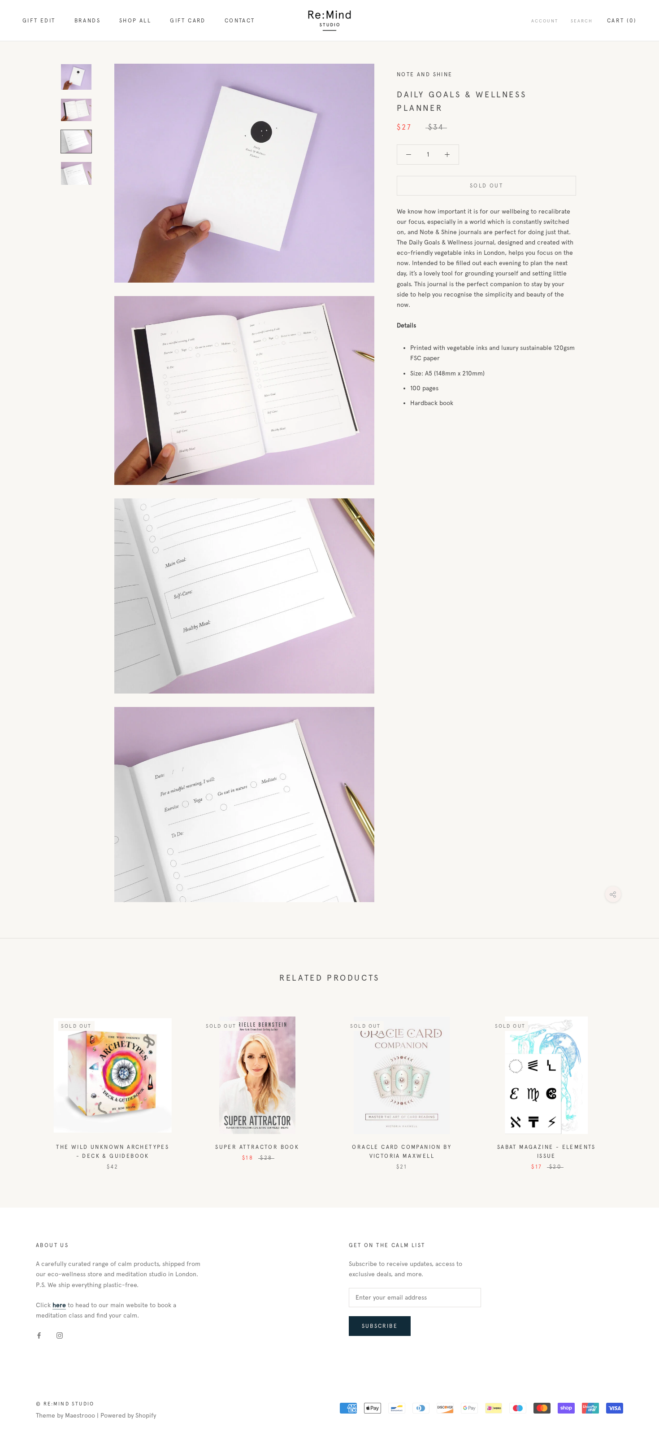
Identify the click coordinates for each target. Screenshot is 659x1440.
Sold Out (486, 186)
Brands (87, 20)
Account (544, 21)
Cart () (622, 20)
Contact (240, 20)
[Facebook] (39, 1335)
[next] (631, 1084)
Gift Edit (39, 20)
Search (582, 21)
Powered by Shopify (128, 1415)
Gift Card (188, 20)
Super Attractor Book (257, 1147)
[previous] (28, 1084)
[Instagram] (59, 1335)
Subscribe (380, 1326)
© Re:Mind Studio (65, 1404)
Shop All (135, 20)
